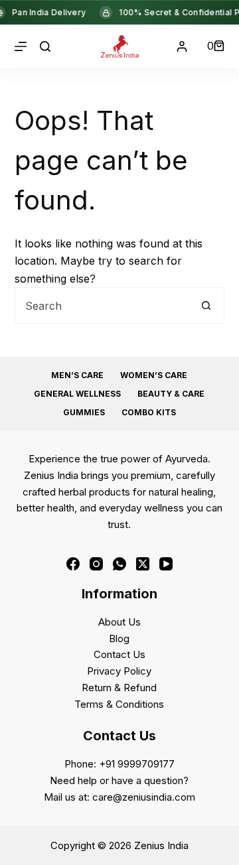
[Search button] (206, 305)
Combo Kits (148, 412)
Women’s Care (153, 375)
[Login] (182, 46)
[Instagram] (96, 563)
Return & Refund (119, 687)
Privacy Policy (119, 671)
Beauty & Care (170, 394)
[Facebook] (73, 563)
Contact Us (119, 654)
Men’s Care (77, 375)
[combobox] (102, 305)
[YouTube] (166, 563)
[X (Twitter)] (142, 563)
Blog (119, 638)
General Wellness (77, 394)
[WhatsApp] (119, 563)
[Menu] (21, 46)
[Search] (45, 46)
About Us (119, 622)
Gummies (84, 412)
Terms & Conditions (119, 704)
